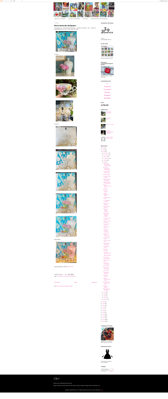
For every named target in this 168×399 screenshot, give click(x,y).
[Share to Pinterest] (73, 274)
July (104, 162)
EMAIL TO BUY (70, 266)
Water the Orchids (105, 250)
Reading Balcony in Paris (106, 194)
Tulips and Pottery (105, 276)
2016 (103, 307)
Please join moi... (108, 119)
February (105, 299)
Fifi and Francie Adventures (106, 172)
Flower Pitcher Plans (106, 238)
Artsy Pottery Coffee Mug (106, 258)
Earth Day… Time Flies (108, 112)
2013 (103, 312)
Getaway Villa (106, 265)
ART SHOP (85, 18)
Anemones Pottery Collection (106, 231)
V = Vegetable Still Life (106, 201)
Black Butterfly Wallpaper (106, 289)
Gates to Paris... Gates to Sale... (109, 138)
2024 (103, 149)
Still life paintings (72, 276)
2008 (103, 321)
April (104, 295)
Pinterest (107, 92)
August (105, 160)
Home (75, 282)
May (104, 294)
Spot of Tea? (106, 270)
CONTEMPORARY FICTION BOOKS (99, 18)
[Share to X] (70, 274)
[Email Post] (66, 274)
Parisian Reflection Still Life (107, 186)
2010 (103, 317)
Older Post (94, 282)
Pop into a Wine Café (107, 241)
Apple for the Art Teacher (107, 222)
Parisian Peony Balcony (106, 207)
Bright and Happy (105, 286)
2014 (103, 310)
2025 (103, 148)
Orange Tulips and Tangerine (107, 183)
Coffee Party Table (106, 227)
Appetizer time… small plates (107, 180)
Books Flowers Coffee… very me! (106, 283)
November (106, 155)
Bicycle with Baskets (106, 204)
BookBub (107, 98)
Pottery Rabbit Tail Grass (106, 244)
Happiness (105, 189)
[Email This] (68, 274)
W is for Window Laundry (107, 219)
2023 (103, 151)
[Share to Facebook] (72, 274)
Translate (111, 371)
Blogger (101, 389)
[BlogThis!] (69, 274)
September (106, 158)
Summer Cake (106, 174)
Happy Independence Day (106, 279)
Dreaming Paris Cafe (106, 198)
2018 (103, 303)
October (105, 156)
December (106, 153)
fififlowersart (61, 276)
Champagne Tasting (106, 273)
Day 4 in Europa (110, 124)
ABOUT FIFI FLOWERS (60, 18)
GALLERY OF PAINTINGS (74, 18)
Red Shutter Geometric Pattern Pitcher (106, 215)
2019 (103, 301)
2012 (103, 314)
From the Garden (105, 191)
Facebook (107, 86)
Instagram (107, 95)
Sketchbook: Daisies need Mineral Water (107, 164)
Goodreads (107, 89)
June (104, 292)
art (57, 276)
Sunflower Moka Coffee (107, 177)
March (105, 297)
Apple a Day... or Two (106, 261)
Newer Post (57, 282)
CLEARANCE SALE (106, 247)
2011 (103, 316)
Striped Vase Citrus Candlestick (106, 235)
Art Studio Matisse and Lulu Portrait (106, 168)
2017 (103, 305)
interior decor (66, 276)
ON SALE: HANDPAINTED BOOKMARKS (107, 254)
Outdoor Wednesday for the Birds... (109, 132)
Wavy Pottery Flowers (106, 224)
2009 (103, 319)
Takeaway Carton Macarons (106, 210)
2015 (103, 308)
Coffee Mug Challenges (106, 263)
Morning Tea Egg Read (106, 268)
